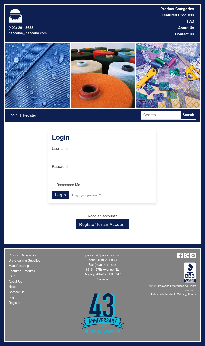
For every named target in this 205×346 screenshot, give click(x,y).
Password (60, 166)
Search (188, 115)
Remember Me (68, 184)
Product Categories (177, 8)
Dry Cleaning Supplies (24, 260)
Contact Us (184, 33)
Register (29, 115)
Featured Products (178, 14)
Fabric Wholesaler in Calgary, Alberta (173, 294)
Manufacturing (19, 265)
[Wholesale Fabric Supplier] (37, 75)
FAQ (190, 21)
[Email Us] (193, 256)
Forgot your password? (86, 195)
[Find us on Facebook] (180, 256)
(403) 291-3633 (21, 27)
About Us (186, 27)
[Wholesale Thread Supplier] (102, 75)
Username (60, 148)
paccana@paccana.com (28, 32)
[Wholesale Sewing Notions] (167, 75)
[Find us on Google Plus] (187, 256)
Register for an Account (102, 224)
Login (13, 114)
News (12, 286)
